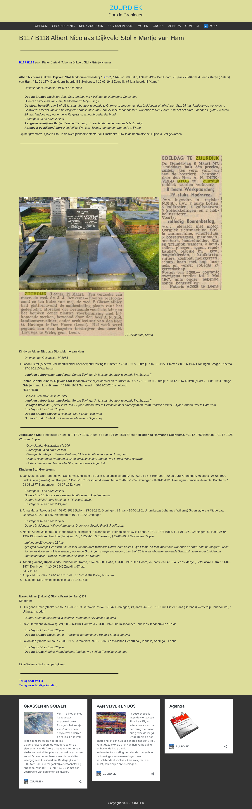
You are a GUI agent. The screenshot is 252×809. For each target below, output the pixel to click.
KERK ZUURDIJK (91, 25)
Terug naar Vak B (31, 680)
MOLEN (143, 25)
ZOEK (213, 25)
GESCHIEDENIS (63, 25)
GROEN (158, 25)
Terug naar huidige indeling (38, 685)
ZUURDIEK (126, 7)
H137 (27, 62)
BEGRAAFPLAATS (120, 25)
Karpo (106, 77)
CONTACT (192, 25)
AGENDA (174, 25)
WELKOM (41, 25)
